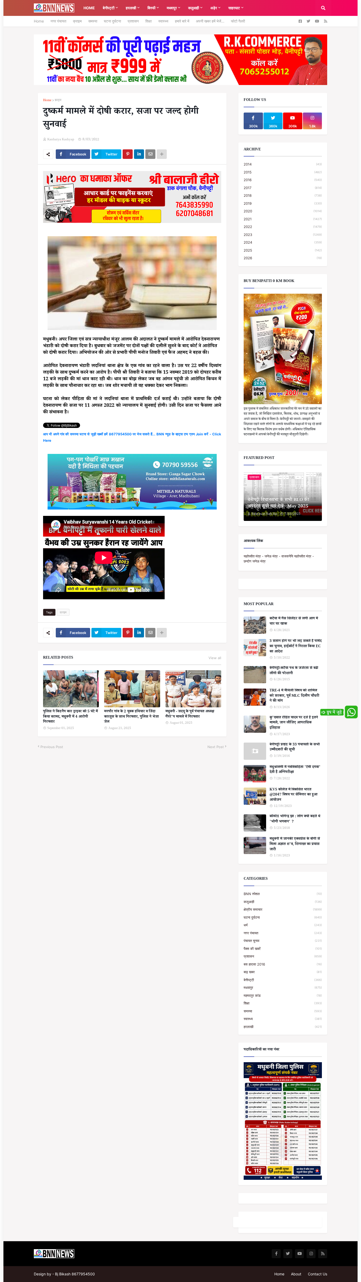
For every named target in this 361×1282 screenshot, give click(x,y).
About (296, 1274)
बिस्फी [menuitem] (151, 8)
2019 (283, 203)
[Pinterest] (128, 154)
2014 (283, 164)
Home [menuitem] (89, 8)
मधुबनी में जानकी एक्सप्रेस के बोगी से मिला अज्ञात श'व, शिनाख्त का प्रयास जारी (295, 844)
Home (39, 21)
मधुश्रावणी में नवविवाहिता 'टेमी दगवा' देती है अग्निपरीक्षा (295, 770)
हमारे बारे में (182, 21)
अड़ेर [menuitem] (213, 8)
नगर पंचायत (58, 21)
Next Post (215, 747)
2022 (283, 227)
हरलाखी (283, 1027)
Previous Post (51, 747)
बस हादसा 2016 (283, 964)
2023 (283, 235)
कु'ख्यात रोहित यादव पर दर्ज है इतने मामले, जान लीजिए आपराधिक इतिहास (294, 723)
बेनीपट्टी (283, 980)
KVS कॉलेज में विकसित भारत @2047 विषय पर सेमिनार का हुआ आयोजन (293, 795)
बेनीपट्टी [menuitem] (108, 8)
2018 (283, 195)
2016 (283, 180)
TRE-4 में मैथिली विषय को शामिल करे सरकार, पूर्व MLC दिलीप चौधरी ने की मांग (294, 696)
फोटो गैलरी (238, 21)
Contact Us (317, 1274)
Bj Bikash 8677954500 (75, 1274)
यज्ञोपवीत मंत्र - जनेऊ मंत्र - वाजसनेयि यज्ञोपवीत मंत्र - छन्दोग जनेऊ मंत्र (279, 559)
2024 (283, 242)
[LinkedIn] (139, 154)
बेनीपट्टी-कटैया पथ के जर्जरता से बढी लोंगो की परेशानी (294, 671)
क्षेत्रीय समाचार (283, 909)
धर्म (283, 925)
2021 (283, 219)
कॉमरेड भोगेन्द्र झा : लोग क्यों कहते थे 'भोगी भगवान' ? (295, 819)
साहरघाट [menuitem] (234, 8)
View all (215, 658)
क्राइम (77, 21)
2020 (283, 211)
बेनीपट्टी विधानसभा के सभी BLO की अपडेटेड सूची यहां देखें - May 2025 (278, 503)
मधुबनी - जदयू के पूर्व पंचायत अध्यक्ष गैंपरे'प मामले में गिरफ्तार (189, 714)
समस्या (92, 21)
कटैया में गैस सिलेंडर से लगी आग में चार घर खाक (294, 622)
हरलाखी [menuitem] (131, 8)
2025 (283, 250)
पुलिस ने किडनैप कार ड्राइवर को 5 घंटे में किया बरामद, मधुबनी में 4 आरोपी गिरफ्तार (70, 717)
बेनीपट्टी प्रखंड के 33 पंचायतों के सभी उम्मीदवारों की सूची (295, 748)
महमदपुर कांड (283, 995)
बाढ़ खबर (283, 972)
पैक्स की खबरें (283, 948)
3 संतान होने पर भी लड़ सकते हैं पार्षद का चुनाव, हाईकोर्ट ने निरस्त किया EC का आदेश (296, 647)
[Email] (150, 154)
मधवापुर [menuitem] (172, 8)
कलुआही (283, 902)
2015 (283, 172)
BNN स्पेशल (283, 894)
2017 (283, 188)
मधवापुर (283, 987)
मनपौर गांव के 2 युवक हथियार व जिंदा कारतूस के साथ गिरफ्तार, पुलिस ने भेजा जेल (131, 717)
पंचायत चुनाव (283, 941)
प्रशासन (133, 21)
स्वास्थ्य (163, 21)
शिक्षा (148, 21)
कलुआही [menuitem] (193, 8)
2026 (283, 258)
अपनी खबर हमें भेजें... (210, 21)
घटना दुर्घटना (112, 21)
